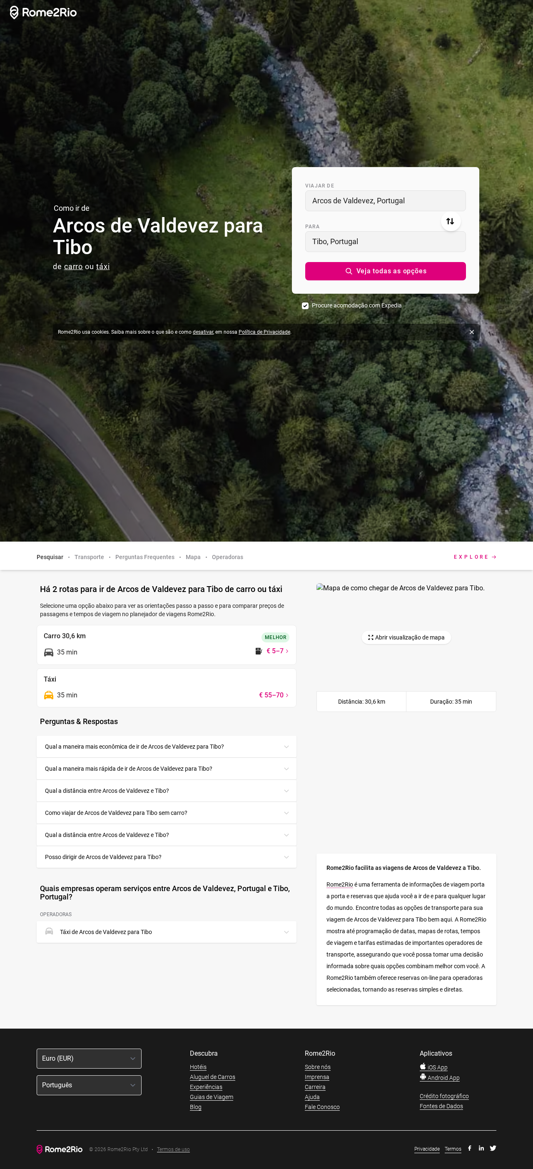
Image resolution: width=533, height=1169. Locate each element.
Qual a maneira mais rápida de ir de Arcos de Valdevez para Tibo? (128, 768)
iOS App (437, 1067)
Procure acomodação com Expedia (357, 305)
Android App (443, 1077)
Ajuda (312, 1097)
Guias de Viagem (211, 1097)
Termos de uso (173, 1149)
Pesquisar (50, 557)
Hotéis (198, 1067)
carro (73, 266)
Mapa (193, 557)
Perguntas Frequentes (144, 557)
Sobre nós (318, 1067)
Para (312, 227)
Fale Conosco (322, 1107)
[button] (385, 271)
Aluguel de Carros (212, 1077)
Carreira (315, 1087)
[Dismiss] (471, 332)
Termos (453, 1149)
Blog (196, 1107)
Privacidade (427, 1149)
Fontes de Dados (441, 1106)
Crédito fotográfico (444, 1096)
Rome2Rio (339, 884)
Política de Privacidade (264, 332)
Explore (472, 557)
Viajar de (319, 186)
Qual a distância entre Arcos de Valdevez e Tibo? (107, 790)
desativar (203, 332)
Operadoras (227, 557)
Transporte (89, 557)
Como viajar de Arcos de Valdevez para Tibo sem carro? (116, 812)
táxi (103, 266)
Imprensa (317, 1077)
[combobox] (386, 201)
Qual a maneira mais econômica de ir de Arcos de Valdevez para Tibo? (134, 746)
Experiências (206, 1087)
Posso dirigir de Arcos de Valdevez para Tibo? (103, 857)
